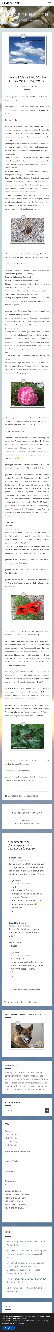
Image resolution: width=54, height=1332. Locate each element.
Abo (9, 1232)
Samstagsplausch (12, 110)
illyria (37, 86)
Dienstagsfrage (39, 465)
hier (27, 175)
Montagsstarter (23, 465)
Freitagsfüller (13, 468)
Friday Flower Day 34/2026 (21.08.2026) (26, 1279)
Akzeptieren (9, 1328)
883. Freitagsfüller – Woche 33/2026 (24, 1288)
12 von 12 (43, 468)
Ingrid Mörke (15, 923)
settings (21, 1323)
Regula (12, 857)
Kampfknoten (11, 3)
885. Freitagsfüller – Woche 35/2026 (24, 1241)
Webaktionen (32, 796)
